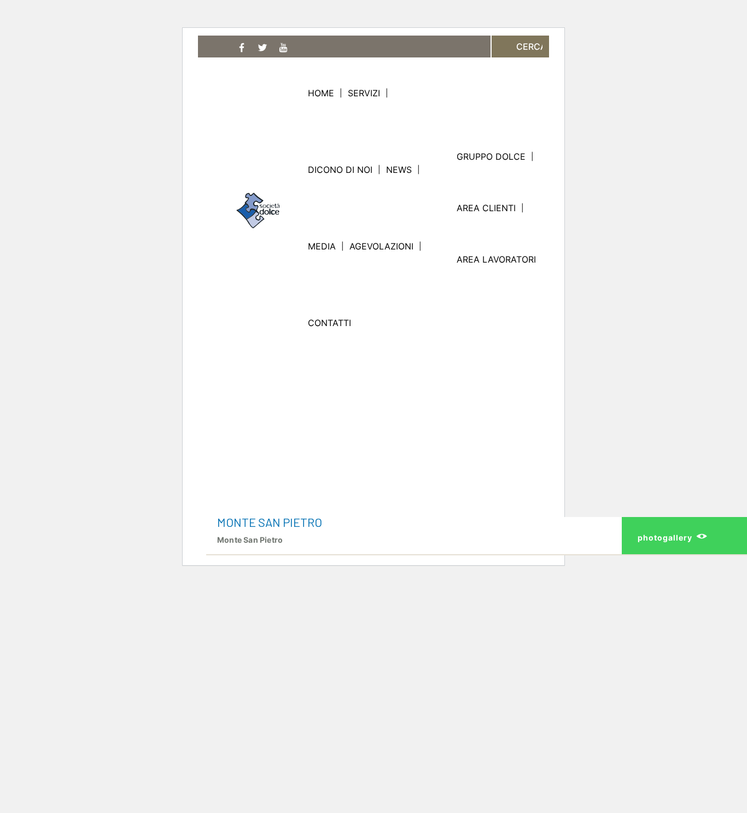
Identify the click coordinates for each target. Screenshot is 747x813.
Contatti (329, 322)
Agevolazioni (381, 246)
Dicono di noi (340, 169)
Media (322, 246)
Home (321, 93)
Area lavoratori (496, 259)
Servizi (364, 93)
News (399, 169)
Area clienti (486, 207)
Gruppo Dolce (491, 156)
